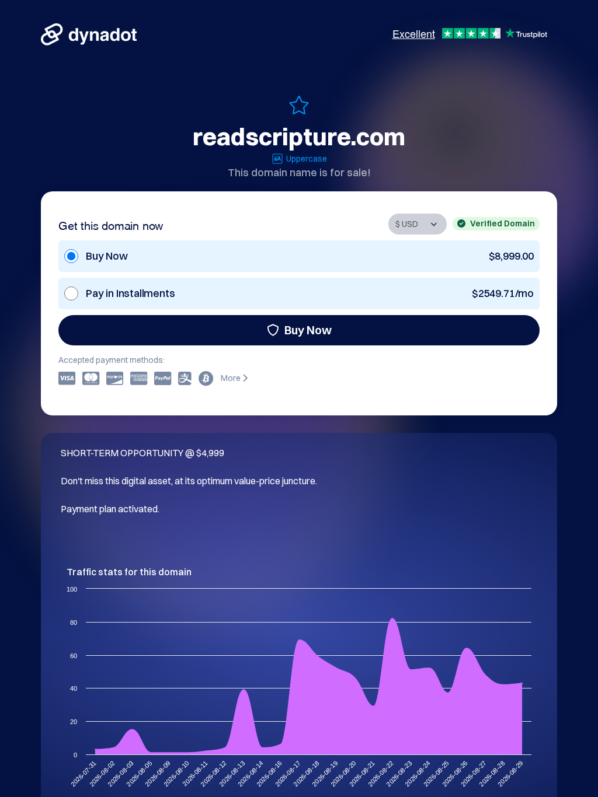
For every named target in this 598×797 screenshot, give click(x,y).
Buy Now (308, 330)
